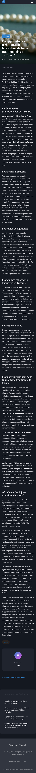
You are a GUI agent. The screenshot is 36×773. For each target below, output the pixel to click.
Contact (24, 761)
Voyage (6, 36)
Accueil (4, 67)
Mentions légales (14, 761)
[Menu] (32, 1)
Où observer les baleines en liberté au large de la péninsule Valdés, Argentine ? (17, 710)
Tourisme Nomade (18, 745)
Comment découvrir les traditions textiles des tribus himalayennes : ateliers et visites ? (16, 725)
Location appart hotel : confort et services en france (15, 702)
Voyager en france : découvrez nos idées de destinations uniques (16, 718)
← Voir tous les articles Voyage (13, 677)
